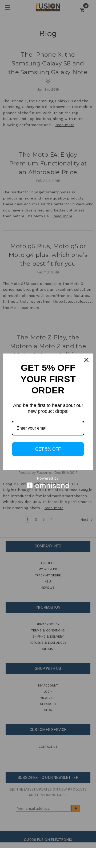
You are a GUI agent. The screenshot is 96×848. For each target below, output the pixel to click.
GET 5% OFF (48, 449)
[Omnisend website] (48, 482)
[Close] (86, 360)
